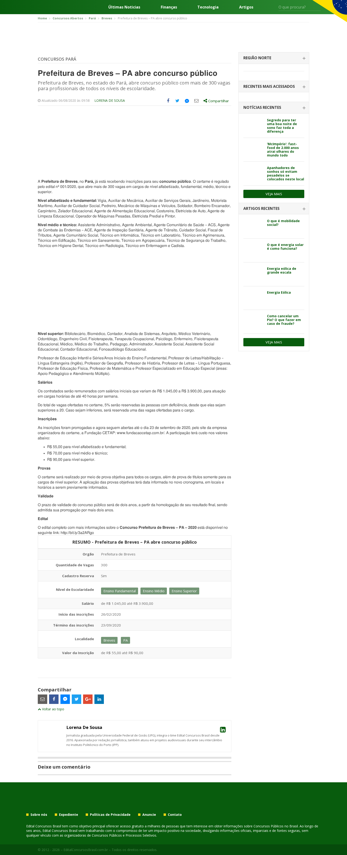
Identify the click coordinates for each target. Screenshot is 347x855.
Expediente (68, 814)
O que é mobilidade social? (283, 223)
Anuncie (149, 814)
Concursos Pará (57, 59)
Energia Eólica (279, 292)
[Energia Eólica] (253, 298)
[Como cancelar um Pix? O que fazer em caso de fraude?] (253, 321)
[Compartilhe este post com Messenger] (187, 101)
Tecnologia (208, 7)
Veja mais (274, 193)
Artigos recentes (261, 208)
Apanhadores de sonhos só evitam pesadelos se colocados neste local (285, 173)
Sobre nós (38, 814)
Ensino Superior (184, 590)
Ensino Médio (154, 590)
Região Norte (257, 57)
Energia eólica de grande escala (281, 270)
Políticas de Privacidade (110, 814)
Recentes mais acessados (269, 86)
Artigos (246, 7)
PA (125, 640)
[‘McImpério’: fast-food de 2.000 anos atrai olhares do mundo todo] (253, 149)
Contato (175, 814)
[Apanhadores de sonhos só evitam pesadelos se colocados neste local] (253, 173)
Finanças (169, 7)
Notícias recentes (262, 107)
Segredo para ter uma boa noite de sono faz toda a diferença (282, 126)
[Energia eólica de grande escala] (253, 274)
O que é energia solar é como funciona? (285, 246)
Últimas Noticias (124, 7)
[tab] (274, 58)
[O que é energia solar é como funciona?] (253, 250)
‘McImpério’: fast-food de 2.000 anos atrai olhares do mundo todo (283, 149)
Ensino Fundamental (119, 590)
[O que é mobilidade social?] (253, 226)
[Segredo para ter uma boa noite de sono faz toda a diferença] (253, 125)
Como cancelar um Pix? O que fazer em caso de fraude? (284, 320)
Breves (109, 640)
